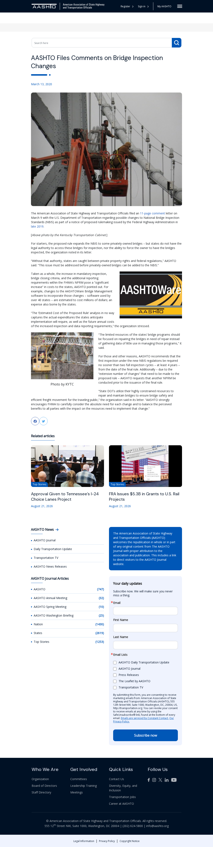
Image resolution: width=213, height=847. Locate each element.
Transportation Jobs (122, 797)
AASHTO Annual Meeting (50, 598)
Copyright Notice (130, 841)
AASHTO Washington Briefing (53, 615)
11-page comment (152, 213)
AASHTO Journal (45, 540)
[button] (143, 6)
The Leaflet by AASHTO (134, 681)
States (38, 633)
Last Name (120, 637)
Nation (38, 624)
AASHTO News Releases (50, 566)
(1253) (99, 642)
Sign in (141, 6)
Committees (78, 779)
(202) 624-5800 (133, 826)
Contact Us (116, 779)
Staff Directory (41, 792)
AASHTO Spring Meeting (50, 607)
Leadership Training (83, 786)
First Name (120, 619)
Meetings (76, 792)
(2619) (99, 633)
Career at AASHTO (121, 804)
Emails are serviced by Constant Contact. (145, 718)
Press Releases (129, 675)
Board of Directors (44, 786)
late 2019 (37, 226)
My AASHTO (164, 6)
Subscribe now (145, 735)
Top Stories (41, 642)
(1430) (99, 624)
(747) (100, 589)
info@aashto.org (157, 826)
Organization (40, 779)
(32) (101, 598)
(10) (101, 607)
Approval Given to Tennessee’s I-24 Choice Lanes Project (65, 496)
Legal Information (83, 841)
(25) (101, 615)
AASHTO (39, 589)
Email (116, 602)
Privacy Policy (107, 841)
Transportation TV (46, 558)
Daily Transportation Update (53, 549)
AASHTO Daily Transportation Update (144, 662)
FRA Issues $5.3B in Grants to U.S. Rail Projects (144, 496)
